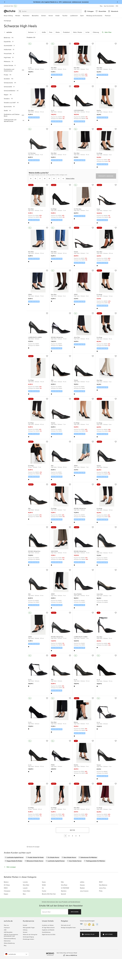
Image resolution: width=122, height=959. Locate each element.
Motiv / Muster (77, 32)
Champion (7, 891)
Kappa (6, 894)
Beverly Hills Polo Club (49, 894)
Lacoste (25, 882)
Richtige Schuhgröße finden (68, 927)
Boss (24, 894)
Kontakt (25, 925)
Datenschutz (7, 941)
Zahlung (25, 930)
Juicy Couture (84, 891)
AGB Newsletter (8, 932)
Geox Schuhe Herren (70, 857)
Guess (44, 882)
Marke (58, 32)
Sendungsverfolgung (28, 937)
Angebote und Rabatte (48, 930)
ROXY (101, 882)
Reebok (82, 888)
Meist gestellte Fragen (29, 927)
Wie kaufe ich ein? (66, 925)
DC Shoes (7, 885)
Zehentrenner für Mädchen (89, 857)
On (43, 888)
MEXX (6, 888)
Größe (44, 32)
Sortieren (31, 32)
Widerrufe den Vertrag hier (30, 934)
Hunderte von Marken (48, 925)
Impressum (7, 927)
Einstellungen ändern (28, 939)
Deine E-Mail (46, 912)
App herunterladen (109, 6)
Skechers (63, 891)
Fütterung (96, 32)
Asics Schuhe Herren (75, 861)
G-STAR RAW (65, 888)
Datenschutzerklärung (10, 938)
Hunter (44, 891)
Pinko (100, 891)
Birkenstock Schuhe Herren (35, 861)
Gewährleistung (46, 932)
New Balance (103, 885)
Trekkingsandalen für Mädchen (95, 861)
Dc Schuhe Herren (53, 857)
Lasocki (25, 888)
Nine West (26, 885)
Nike (62, 882)
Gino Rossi (64, 885)
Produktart (66, 32)
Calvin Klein (26, 891)
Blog (101, 6)
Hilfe (117, 6)
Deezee (82, 885)
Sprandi (63, 894)
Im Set (87, 32)
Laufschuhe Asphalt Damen (56, 861)
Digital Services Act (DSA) (48, 934)
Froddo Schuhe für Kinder (36, 857)
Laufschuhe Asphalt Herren (15, 857)
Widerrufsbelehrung (9, 943)
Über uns (6, 925)
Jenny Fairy (102, 888)
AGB (5, 930)
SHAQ (44, 885)
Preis (50, 32)
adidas (82, 882)
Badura (6, 882)
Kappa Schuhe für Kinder (14, 861)
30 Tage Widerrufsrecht (48, 927)
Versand (25, 932)
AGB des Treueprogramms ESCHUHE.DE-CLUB (11, 935)
